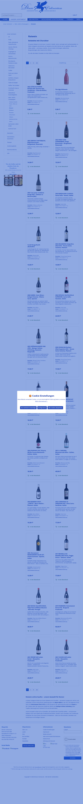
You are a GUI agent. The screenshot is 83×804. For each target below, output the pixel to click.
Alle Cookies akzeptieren (55, 407)
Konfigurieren (42, 407)
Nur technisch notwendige (28, 407)
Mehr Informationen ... (41, 401)
